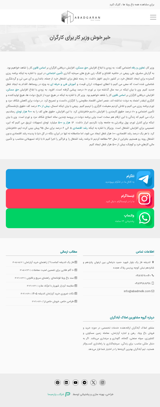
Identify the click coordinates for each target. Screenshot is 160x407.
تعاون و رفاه (138, 68)
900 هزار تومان (24, 111)
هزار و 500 (64, 122)
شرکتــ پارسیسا (56, 394)
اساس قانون (39, 68)
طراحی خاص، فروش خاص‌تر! (59, 301)
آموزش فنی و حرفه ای (63, 84)
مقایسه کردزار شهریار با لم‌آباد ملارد (56, 286)
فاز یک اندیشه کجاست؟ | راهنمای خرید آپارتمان (49, 262)
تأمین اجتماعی (54, 73)
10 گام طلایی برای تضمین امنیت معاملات (53, 270)
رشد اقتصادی (80, 128)
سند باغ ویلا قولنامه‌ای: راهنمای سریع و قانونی (51, 278)
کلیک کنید (114, 4)
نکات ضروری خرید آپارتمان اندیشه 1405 (53, 294)
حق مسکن (82, 68)
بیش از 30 (44, 106)
